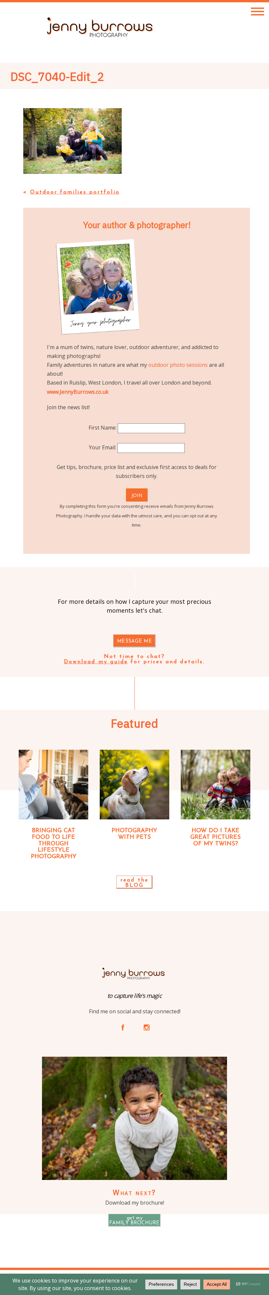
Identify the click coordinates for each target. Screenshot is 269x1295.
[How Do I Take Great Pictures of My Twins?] (215, 784)
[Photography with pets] (134, 784)
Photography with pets (134, 834)
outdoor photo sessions (178, 364)
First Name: (103, 427)
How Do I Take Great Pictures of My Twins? (215, 837)
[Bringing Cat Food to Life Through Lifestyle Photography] (53, 784)
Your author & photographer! (137, 224)
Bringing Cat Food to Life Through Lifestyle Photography (53, 844)
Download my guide (96, 662)
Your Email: (103, 447)
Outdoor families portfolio (75, 192)
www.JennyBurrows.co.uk (78, 391)
